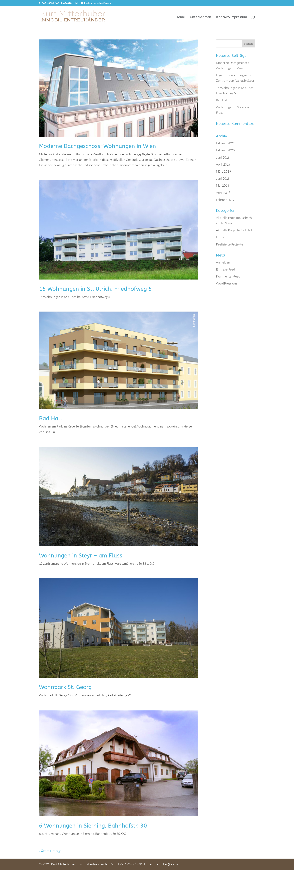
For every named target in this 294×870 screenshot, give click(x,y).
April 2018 (223, 193)
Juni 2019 (223, 157)
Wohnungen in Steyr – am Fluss (80, 555)
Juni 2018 (223, 178)
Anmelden (223, 262)
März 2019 (223, 171)
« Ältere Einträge (50, 851)
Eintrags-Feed (225, 269)
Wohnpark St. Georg (65, 687)
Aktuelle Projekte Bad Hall (234, 230)
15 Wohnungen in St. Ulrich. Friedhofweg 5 (95, 289)
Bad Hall (50, 418)
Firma (220, 237)
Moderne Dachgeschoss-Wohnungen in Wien (97, 146)
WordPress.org (226, 283)
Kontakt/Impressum (231, 17)
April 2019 (223, 164)
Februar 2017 (225, 200)
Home (180, 17)
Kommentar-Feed (228, 276)
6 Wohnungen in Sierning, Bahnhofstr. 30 (93, 825)
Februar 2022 (225, 143)
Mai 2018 (222, 185)
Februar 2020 (225, 150)
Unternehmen (200, 17)
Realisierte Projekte (229, 244)
